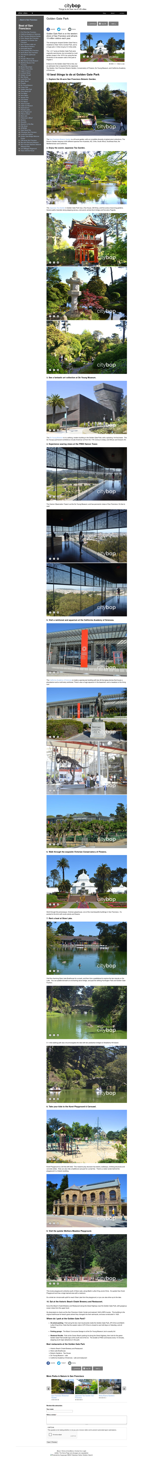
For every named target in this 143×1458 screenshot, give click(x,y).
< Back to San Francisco (28, 20)
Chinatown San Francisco (29, 132)
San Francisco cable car (28, 44)
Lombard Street (25, 73)
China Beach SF (26, 91)
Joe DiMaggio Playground (29, 148)
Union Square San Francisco (30, 38)
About (58, 1451)
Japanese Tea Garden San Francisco (84, 1396)
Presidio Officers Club (27, 59)
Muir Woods (24, 77)
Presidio (23, 83)
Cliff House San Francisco (29, 140)
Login (84, 1451)
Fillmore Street (25, 114)
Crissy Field (24, 87)
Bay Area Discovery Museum (30, 142)
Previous (92, 23)
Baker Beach (25, 81)
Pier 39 (23, 57)
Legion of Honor (26, 71)
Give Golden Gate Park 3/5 (113, 63)
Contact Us (78, 1451)
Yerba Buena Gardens (106, 1395)
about (112, 13)
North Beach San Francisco (29, 52)
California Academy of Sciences (61, 680)
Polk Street (24, 126)
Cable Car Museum (27, 106)
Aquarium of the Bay (27, 124)
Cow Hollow (24, 99)
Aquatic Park (25, 97)
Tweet (63, 29)
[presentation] (48, 1388)
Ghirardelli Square (26, 48)
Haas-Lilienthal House (27, 151)
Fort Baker (24, 93)
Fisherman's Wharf (26, 118)
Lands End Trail (25, 79)
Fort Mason (24, 102)
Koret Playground (26, 112)
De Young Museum (56, 437)
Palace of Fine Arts (26, 69)
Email (74, 29)
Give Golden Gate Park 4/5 (114, 63)
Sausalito (23, 122)
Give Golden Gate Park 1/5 (109, 63)
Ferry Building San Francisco (30, 50)
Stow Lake (24, 116)
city (72, 5)
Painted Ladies (25, 110)
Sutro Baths (24, 95)
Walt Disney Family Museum (29, 61)
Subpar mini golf (26, 75)
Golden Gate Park (26, 89)
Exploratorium (25, 108)
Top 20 (104, 23)
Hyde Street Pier (26, 130)
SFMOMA (24, 128)
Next (113, 23)
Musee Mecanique (26, 67)
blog (104, 13)
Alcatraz (23, 120)
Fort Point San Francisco (28, 32)
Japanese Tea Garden (57, 208)
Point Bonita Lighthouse (28, 55)
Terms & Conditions (68, 1451)
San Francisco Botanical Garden (60, 1396)
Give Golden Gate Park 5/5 (116, 63)
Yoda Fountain (25, 104)
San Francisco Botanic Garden (60, 139)
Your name (50, 1409)
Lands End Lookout (27, 134)
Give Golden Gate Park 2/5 (111, 63)
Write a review (51, 1415)
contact (122, 13)
